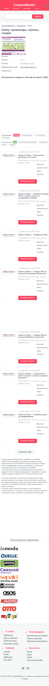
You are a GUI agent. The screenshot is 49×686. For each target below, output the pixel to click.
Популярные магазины (24, 540)
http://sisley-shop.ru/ (28, 67)
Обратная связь (10, 641)
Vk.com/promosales (35, 660)
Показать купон (27, 181)
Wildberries (8, 657)
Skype (29, 654)
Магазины (21, 26)
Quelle (6, 654)
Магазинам (8, 635)
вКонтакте (28, 668)
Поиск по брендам (34, 638)
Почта (29, 652)
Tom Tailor (8, 660)
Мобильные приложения (37, 641)
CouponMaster (24, 5)
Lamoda (7, 651)
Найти (38, 16)
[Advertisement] (24, 106)
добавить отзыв (28, 63)
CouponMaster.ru (8, 26)
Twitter (29, 657)
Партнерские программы (37, 635)
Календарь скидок (11, 643)
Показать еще (25, 452)
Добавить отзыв (24, 163)
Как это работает (11, 638)
